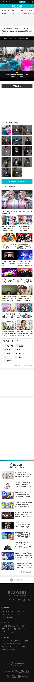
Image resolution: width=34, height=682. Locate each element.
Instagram (24, 599)
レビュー (11, 614)
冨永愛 (20, 346)
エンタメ (12, 632)
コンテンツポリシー (22, 646)
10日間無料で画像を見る (17, 182)
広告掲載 (25, 641)
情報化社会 (11, 626)
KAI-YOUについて (7, 641)
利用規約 (19, 644)
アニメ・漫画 (20, 626)
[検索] (31, 6)
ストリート (5, 632)
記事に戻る (17, 86)
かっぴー (9, 357)
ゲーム (24, 629)
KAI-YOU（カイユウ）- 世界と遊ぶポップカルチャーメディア (17, 6)
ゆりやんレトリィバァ (13, 349)
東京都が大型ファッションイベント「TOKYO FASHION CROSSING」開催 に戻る (17, 31)
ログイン (29, 2)
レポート (4, 614)
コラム (25, 611)
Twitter (5, 599)
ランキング (18, 611)
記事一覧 (4, 611)
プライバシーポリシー (8, 646)
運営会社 (4, 649)
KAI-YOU (4, 13)
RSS (29, 599)
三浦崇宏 (20, 357)
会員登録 (22, 2)
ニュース (20, 13)
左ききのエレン (20, 353)
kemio (8, 353)
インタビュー (19, 614)
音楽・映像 (17, 629)
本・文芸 (4, 626)
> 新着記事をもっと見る (26, 572)
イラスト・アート (12, 13)
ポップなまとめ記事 (7, 617)
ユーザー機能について (8, 644)
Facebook (10, 599)
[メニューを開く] (3, 6)
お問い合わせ (18, 641)
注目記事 (11, 611)
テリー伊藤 (9, 346)
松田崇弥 (9, 361)
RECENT (18, 464)
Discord (19, 599)
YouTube (14, 599)
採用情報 (12, 649)
